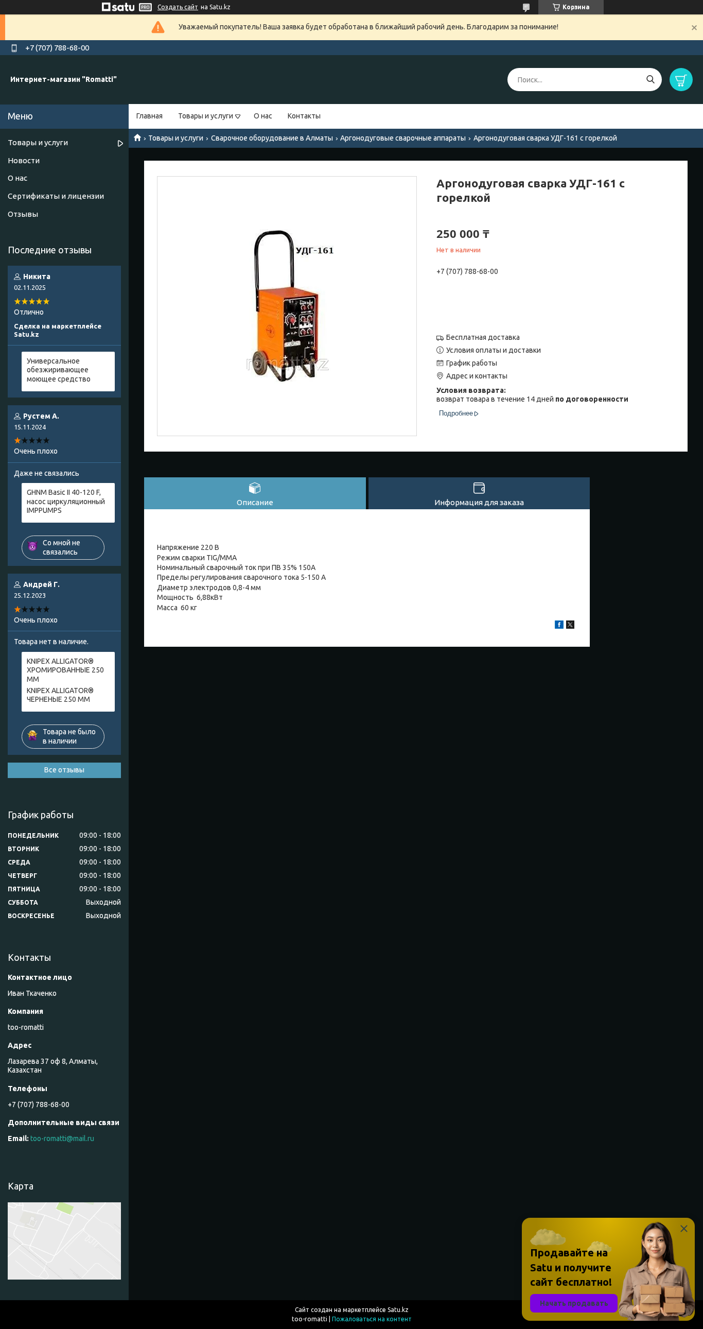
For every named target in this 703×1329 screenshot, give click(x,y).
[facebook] (559, 626)
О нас (263, 116)
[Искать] (650, 79)
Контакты (304, 116)
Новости (24, 160)
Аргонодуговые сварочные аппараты (403, 138)
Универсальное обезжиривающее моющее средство (59, 370)
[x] (570, 626)
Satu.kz (398, 1309)
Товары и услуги (205, 116)
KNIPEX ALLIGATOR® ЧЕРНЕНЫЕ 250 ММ (60, 695)
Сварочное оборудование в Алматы (272, 138)
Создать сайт (177, 7)
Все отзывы (64, 770)
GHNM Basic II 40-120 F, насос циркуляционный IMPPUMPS (66, 501)
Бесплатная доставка (483, 337)
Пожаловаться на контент (372, 1319)
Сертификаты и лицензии (56, 196)
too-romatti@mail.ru (62, 1138)
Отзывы (23, 214)
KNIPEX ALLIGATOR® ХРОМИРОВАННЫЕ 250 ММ (65, 670)
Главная (149, 116)
